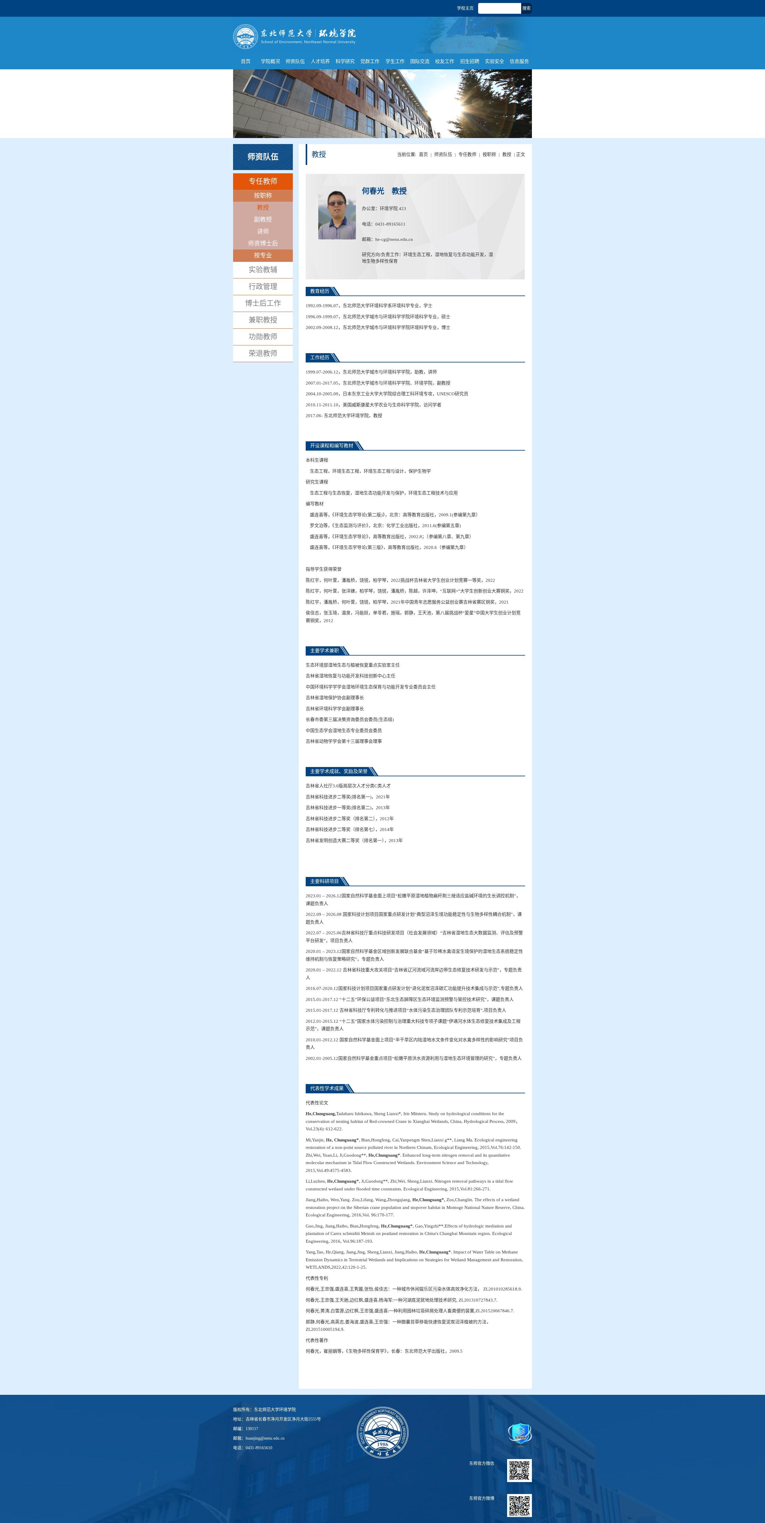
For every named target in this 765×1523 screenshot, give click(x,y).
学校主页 (465, 8)
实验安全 (494, 61)
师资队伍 (295, 61)
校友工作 (444, 61)
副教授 (263, 219)
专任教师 (467, 154)
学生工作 (395, 61)
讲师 (263, 231)
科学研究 (345, 61)
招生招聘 (469, 61)
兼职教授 (263, 320)
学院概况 (270, 61)
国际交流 (419, 61)
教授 (263, 207)
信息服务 (519, 61)
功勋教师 (263, 337)
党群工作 (370, 61)
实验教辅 (263, 270)
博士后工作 (263, 303)
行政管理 (263, 286)
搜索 (526, 8)
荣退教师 (263, 353)
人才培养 (320, 61)
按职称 (489, 154)
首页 (245, 61)
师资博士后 (263, 243)
